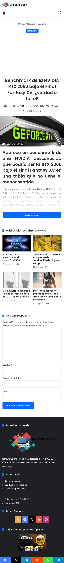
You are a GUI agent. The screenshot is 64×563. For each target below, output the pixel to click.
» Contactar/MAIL (11, 503)
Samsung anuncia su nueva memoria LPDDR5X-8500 (14, 257)
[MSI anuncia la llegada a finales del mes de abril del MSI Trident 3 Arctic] (16, 280)
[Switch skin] (60, 12)
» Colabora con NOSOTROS (15, 499)
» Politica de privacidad (13, 488)
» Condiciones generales (14, 485)
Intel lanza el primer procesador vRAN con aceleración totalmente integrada (47, 295)
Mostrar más (31, 215)
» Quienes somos (11, 481)
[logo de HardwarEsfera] (14, 4)
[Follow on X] (21, 106)
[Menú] (3, 12)
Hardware (41, 24)
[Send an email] (23, 106)
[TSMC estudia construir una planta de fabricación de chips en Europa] (47, 243)
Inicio (22, 24)
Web (4, 391)
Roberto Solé (13, 106)
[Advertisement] (32, 55)
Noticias (31, 24)
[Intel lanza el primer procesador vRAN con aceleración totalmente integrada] (47, 280)
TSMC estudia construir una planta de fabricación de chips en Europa (46, 259)
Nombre (7, 365)
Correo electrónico (12, 378)
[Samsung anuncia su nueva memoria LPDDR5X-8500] (16, 243)
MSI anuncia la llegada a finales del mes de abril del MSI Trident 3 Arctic (16, 293)
